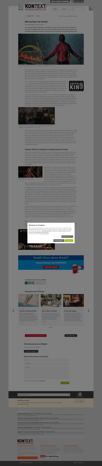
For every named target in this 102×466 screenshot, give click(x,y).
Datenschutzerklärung (44, 233)
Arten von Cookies (66, 236)
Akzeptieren (69, 240)
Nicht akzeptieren (59, 240)
